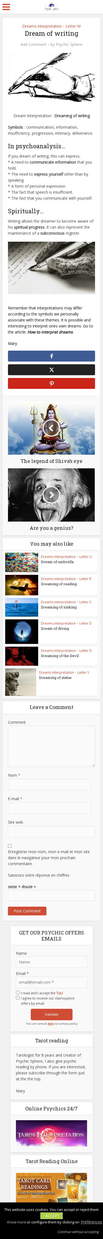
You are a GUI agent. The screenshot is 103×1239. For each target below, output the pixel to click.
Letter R (85, 578)
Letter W (73, 26)
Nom (14, 775)
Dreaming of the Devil (60, 655)
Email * (22, 973)
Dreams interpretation (42, 26)
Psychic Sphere (69, 44)
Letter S (85, 602)
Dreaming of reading (59, 583)
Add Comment (33, 44)
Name (21, 953)
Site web (15, 822)
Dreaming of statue (55, 677)
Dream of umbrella (57, 561)
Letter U (85, 556)
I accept (51, 1215)
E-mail (15, 798)
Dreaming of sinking (59, 607)
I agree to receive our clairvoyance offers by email (47, 1001)
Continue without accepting (78, 1231)
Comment (17, 722)
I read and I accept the (42, 993)
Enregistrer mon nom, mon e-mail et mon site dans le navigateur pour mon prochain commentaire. (49, 857)
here (51, 1023)
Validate (52, 1014)
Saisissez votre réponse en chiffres (38, 875)
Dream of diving (55, 628)
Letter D (85, 623)
